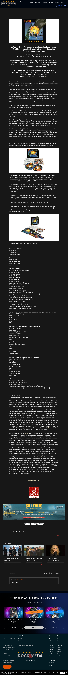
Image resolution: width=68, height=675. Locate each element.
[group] (34, 618)
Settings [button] (49, 672)
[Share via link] (19, 531)
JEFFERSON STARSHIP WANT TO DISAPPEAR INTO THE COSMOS (34, 560)
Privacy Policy (8, 673)
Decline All (55, 672)
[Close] (66, 673)
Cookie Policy (52, 663)
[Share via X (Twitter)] (13, 531)
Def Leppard (40, 523)
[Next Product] (66, 612)
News (11, 527)
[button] (65, 5)
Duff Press (34, 523)
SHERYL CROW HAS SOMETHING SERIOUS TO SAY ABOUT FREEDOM (54, 560)
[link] (34, 626)
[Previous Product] (2, 612)
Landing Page (52, 669)
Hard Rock (27, 523)
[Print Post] (23, 531)
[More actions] (58, 14)
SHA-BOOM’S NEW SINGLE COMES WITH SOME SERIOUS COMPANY (11, 560)
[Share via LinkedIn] (16, 531)
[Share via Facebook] (10, 531)
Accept (62, 672)
